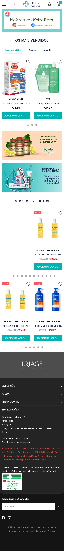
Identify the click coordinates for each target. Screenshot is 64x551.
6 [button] (30, 276)
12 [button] (54, 276)
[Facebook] (3, 517)
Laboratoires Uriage (48, 250)
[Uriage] (32, 365)
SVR (48, 99)
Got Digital (31, 531)
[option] (16, 93)
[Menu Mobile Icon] (4, 4)
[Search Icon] (13, 4)
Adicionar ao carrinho (17, 115)
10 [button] (46, 276)
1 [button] (9, 276)
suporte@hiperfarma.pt (21, 442)
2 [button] (14, 276)
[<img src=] (12, 481)
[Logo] (31, 4)
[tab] (13, 50)
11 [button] (50, 276)
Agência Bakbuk (47, 531)
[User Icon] (49, 4)
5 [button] (26, 276)
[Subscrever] (58, 506)
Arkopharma (16, 99)
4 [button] (22, 276)
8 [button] (38, 276)
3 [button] (18, 276)
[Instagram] (9, 517)
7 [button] (34, 276)
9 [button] (42, 276)
